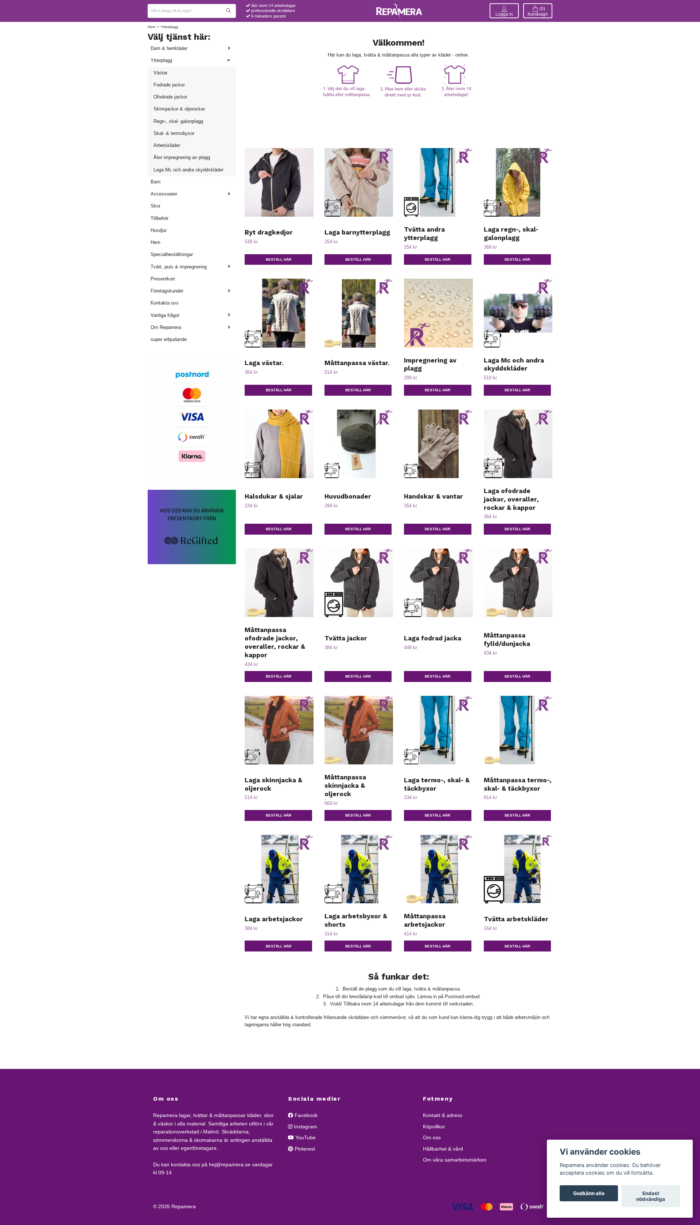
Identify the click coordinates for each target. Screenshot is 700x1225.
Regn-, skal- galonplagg (178, 121)
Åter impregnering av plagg (181, 157)
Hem (151, 27)
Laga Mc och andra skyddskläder (188, 169)
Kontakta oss (165, 303)
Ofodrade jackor (170, 97)
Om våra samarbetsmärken (454, 1160)
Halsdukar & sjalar (274, 496)
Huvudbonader (347, 496)
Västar (160, 72)
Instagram (304, 1126)
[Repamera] (399, 10)
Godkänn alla (588, 1193)
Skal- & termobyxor (173, 133)
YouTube (305, 1137)
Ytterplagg (161, 60)
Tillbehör (159, 218)
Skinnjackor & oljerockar (179, 109)
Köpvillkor (434, 1126)
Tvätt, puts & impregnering (179, 267)
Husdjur (159, 230)
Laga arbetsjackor (274, 919)
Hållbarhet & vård (443, 1149)
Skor (155, 206)
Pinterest (304, 1149)
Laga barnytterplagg (357, 232)
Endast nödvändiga (650, 1196)
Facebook (305, 1115)
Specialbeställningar (172, 254)
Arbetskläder (166, 145)
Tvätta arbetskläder (516, 919)
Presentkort (163, 279)
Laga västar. (264, 363)
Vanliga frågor (165, 315)
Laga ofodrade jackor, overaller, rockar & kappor (511, 499)
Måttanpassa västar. (357, 363)
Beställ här (278, 259)
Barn (155, 182)
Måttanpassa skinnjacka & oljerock (345, 786)
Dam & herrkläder (169, 48)
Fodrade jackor (169, 85)
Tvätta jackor (345, 638)
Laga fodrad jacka (432, 638)
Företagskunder (167, 291)
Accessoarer (164, 194)
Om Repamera (166, 327)
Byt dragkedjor (269, 232)
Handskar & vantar (433, 496)
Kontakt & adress (442, 1115)
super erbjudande (169, 339)
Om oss (432, 1137)
